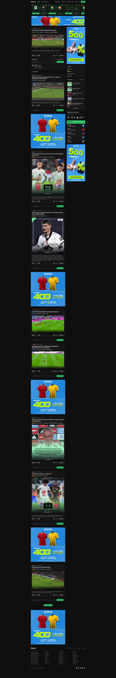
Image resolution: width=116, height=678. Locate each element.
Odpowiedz (40, 67)
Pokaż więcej (76, 108)
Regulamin (78, 648)
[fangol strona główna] (33, 1)
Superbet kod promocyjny (35, 655)
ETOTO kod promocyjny (34, 652)
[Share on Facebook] (61, 55)
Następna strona (47, 605)
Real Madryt (74, 657)
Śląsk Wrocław (61, 656)
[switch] (38, 1)
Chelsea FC (74, 653)
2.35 (44, 11)
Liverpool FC (74, 654)
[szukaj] (79, 1)
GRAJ (36, 13)
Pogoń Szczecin (61, 659)
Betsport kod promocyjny (34, 654)
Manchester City (75, 655)
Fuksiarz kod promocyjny (34, 656)
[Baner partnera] (58, 21)
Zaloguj (83, 1)
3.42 (39, 11)
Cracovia (60, 657)
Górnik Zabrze (61, 655)
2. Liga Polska (47, 654)
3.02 (34, 11)
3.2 (51, 11)
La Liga (46, 656)
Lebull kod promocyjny (34, 653)
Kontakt (74, 648)
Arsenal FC (74, 652)
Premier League (47, 655)
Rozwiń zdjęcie (47, 193)
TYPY (43, 13)
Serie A (46, 658)
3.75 (56, 11)
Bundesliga (46, 657)
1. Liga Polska (47, 653)
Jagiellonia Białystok (62, 658)
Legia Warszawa (61, 652)
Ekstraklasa (46, 652)
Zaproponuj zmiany (69, 648)
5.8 (77, 11)
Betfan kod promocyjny (34, 659)
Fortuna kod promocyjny (34, 658)
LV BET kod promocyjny (34, 657)
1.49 (67, 11)
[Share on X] (60, 55)
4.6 (72, 11)
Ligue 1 (46, 659)
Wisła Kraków (61, 653)
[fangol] (33, 648)
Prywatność (83, 648)
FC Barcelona (75, 658)
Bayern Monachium (75, 659)
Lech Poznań (61, 654)
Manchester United (75, 656)
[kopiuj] (63, 55)
